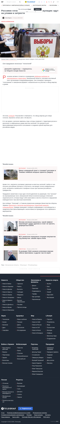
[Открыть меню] (2, 2)
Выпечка (19, 383)
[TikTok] (53, 2)
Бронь (19, 350)
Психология (20, 327)
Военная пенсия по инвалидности (8, 392)
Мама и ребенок (22, 319)
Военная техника (7, 363)
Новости (4, 280)
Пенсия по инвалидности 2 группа (7, 387)
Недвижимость (36, 291)
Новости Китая (36, 330)
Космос (4, 322)
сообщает (11, 116)
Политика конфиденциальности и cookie (18, 412)
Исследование (21, 330)
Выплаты (20, 289)
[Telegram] (44, 2)
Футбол (49, 283)
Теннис (49, 289)
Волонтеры (5, 360)
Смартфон (5, 330)
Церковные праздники (50, 348)
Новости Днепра (7, 289)
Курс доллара (36, 296)
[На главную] (30, 2)
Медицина (20, 294)
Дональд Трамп (36, 352)
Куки (29, 9)
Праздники (50, 344)
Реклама (29, 415)
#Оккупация (23, 265)
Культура (49, 330)
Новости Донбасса (7, 304)
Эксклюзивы (53, 5)
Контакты (48, 415)
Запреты (49, 357)
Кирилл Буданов (37, 363)
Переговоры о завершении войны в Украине (16, 5)
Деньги (34, 285)
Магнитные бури (51, 336)
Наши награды (38, 415)
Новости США (36, 322)
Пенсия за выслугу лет (7, 401)
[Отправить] (19, 2)
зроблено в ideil (54, 421)
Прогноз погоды (22, 307)
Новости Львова (7, 294)
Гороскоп (49, 319)
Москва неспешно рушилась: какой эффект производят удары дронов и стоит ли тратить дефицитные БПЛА (37, 223)
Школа (19, 297)
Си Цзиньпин (36, 355)
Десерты (19, 391)
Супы (18, 388)
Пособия (19, 304)
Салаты (19, 394)
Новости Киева (6, 283)
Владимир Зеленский (35, 348)
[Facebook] (39, 2)
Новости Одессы (7, 292)
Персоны (34, 344)
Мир (32, 316)
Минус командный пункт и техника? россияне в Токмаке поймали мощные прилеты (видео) (37, 171)
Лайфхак (49, 333)
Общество (20, 280)
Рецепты (19, 380)
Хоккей (49, 292)
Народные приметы (52, 352)
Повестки (20, 347)
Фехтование (50, 297)
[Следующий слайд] (58, 5)
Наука (3, 316)
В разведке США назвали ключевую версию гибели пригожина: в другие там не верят (36, 252)
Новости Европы (37, 319)
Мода (48, 324)
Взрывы (4, 352)
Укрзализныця (36, 299)
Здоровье (20, 316)
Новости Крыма (7, 307)
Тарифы (34, 294)
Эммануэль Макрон (37, 357)
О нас (3, 412)
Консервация (21, 386)
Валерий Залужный (38, 360)
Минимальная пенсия (6, 396)
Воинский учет (21, 359)
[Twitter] (49, 2)
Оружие (4, 357)
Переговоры (6, 355)
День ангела (50, 360)
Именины (49, 363)
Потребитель (50, 322)
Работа (19, 286)
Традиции (50, 355)
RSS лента (46, 417)
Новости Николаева (8, 310)
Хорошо (37, 9)
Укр (58, 2)
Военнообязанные (22, 356)
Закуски (19, 397)
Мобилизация (21, 344)
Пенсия (4, 380)
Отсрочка (20, 353)
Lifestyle (49, 316)
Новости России (36, 324)
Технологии (5, 319)
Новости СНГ (36, 327)
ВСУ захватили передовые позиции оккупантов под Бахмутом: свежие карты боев (37, 237)
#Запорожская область (12, 265)
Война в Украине (7, 344)
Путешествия (51, 327)
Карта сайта (15, 417)
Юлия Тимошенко (37, 368)
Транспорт (35, 288)
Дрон (3, 327)
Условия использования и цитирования (12, 415)
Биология (5, 324)
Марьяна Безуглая (37, 371)
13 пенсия (5, 383)
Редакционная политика (40, 412)
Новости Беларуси (37, 333)
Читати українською (7, 21)
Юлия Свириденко (37, 374)
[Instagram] (51, 2)
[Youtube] (46, 2)
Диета (19, 324)
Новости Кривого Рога (7, 301)
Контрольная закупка (39, 5)
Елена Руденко (8, 17)
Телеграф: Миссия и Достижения (31, 417)
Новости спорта (52, 280)
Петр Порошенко (37, 365)
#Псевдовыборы (32, 265)
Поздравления (51, 338)
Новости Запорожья (8, 297)
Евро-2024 (50, 294)
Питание (19, 322)
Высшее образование (21, 301)
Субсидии (20, 292)
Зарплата (20, 283)
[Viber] (41, 1)
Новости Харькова (7, 286)
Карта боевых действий (6, 348)
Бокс (48, 286)
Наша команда (5, 417)
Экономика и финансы (36, 281)
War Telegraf (22, 168)
